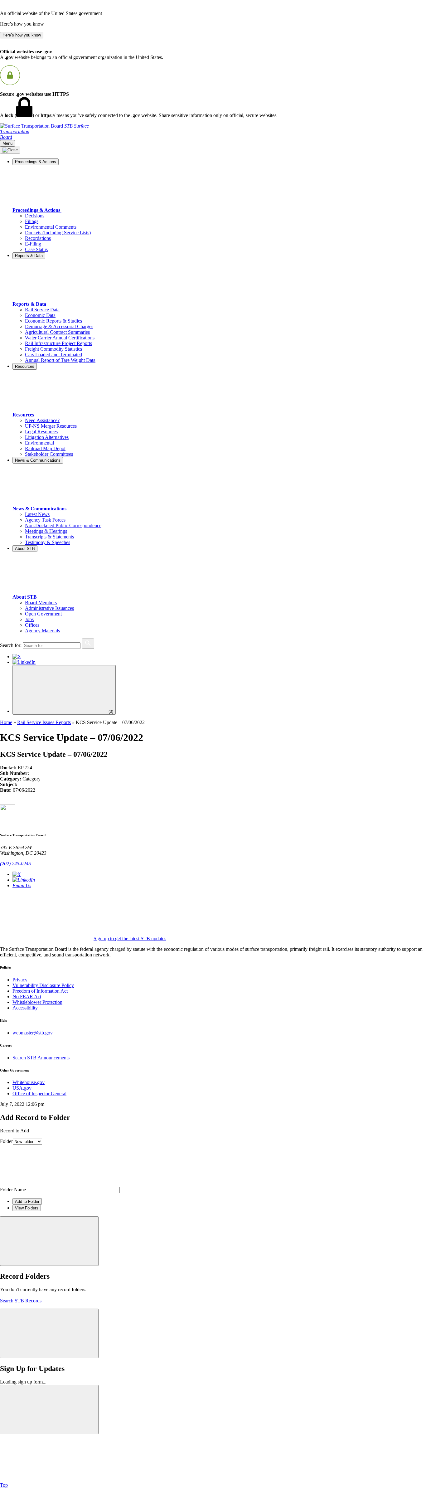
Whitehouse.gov (28, 1082)
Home (6, 722)
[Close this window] (49, 1241)
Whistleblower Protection (37, 1002)
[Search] (88, 644)
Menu (7, 143)
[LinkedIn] (24, 662)
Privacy (19, 979)
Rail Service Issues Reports (44, 722)
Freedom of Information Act (40, 991)
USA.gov (21, 1088)
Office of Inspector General (39, 1093)
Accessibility (25, 1007)
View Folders (26, 1208)
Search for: (11, 645)
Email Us (21, 885)
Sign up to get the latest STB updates (130, 938)
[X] (16, 656)
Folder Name (13, 1189)
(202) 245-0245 (15, 863)
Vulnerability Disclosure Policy (43, 985)
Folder (6, 1141)
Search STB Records (20, 1300)
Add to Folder (27, 1201)
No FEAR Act (26, 996)
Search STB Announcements (41, 1057)
